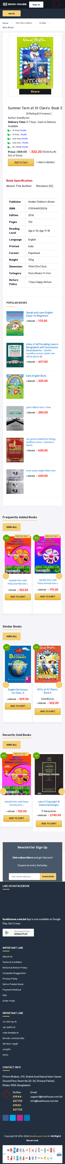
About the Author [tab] (19, 186)
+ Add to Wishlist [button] (45, 162)
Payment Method (12, 989)
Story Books (8, 27)
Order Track (9, 1000)
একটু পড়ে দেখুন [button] (21, 536)
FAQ (5, 995)
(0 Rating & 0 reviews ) (38, 113)
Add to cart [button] (17, 596)
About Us (7, 956)
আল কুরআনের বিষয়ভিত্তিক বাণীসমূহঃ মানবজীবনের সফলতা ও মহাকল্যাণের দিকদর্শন (41, 442)
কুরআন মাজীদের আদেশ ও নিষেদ (38, 407)
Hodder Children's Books (41, 201)
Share (35, 91)
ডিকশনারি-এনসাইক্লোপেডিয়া (13, 1038)
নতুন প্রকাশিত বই (9, 1027)
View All (11, 527)
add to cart (21, 162)
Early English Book (36, 375)
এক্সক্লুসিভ (7, 1049)
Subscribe (48, 876)
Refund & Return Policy (15, 967)
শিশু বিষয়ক (42, 23)
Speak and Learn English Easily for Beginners (39, 314)
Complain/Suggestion (14, 973)
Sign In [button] (36, 4)
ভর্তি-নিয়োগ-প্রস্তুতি (10, 1044)
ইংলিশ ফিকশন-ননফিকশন (24, 23)
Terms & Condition (12, 962)
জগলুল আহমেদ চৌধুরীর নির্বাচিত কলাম (40, 470)
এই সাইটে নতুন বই (10, 1022)
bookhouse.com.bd (40, 1136)
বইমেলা (5, 1055)
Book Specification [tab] (19, 180)
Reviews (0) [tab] (44, 186)
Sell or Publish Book (13, 984)
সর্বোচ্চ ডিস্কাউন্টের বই (11, 1033)
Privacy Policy (10, 978)
